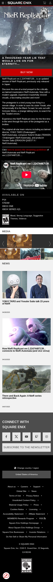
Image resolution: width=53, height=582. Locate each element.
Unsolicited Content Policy (23, 500)
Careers (24, 486)
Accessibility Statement (13, 514)
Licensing (33, 509)
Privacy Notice (32, 496)
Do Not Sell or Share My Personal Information (26, 537)
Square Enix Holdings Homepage (24, 523)
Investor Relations (37, 532)
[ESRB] (26, 565)
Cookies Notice (17, 509)
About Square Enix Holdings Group (24, 527)
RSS (41, 518)
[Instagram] (47, 436)
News (34, 491)
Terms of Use (15, 496)
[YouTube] (26, 436)
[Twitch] (37, 436)
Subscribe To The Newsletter (27, 447)
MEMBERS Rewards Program (20, 518)
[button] (26, 72)
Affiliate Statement (37, 514)
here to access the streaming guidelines (26, 149)
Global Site (21, 491)
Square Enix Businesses (13, 532)
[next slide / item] (51, 253)
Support (36, 486)
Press (36, 505)
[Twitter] (16, 436)
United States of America (27, 474)
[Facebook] (6, 436)
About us (12, 486)
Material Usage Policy (18, 505)
